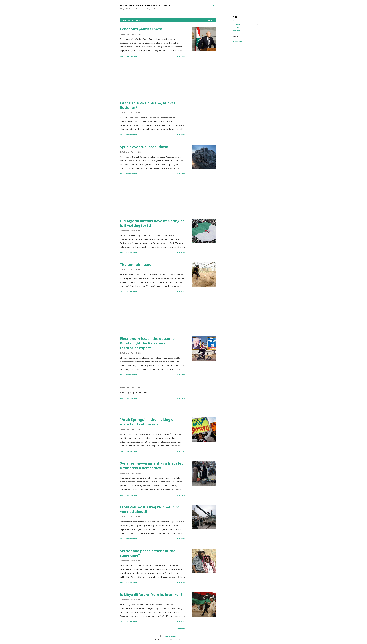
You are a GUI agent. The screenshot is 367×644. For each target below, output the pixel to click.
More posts (180, 629)
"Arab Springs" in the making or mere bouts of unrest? (147, 421)
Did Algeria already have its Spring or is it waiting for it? (152, 223)
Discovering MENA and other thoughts (145, 5)
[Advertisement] (152, 79)
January (237, 27)
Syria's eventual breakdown (144, 146)
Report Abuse (238, 41)
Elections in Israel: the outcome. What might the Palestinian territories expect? (148, 343)
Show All (211, 20)
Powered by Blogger (169, 636)
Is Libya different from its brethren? (151, 594)
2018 (234, 21)
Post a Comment (132, 56)
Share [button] (122, 56)
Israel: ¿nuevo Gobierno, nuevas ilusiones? (147, 105)
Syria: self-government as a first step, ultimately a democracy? (152, 465)
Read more (181, 56)
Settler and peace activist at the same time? (147, 553)
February (238, 24)
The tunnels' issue (135, 264)
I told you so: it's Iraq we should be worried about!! (150, 509)
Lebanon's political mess (141, 29)
